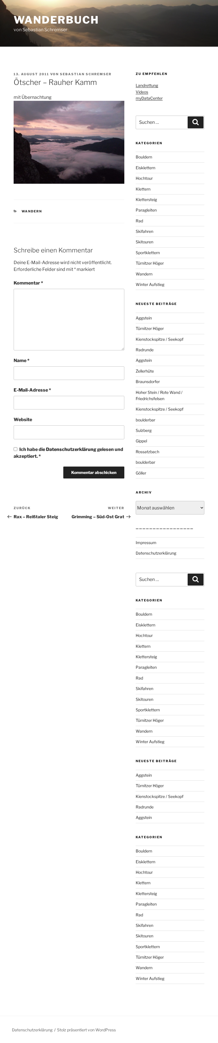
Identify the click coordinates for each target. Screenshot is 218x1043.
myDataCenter (149, 98)
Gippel (141, 440)
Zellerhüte (145, 371)
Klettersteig (146, 199)
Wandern (32, 211)
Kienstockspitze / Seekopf (159, 339)
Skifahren (144, 231)
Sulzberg (144, 430)
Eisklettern (145, 167)
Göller (141, 473)
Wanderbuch (56, 20)
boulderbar (145, 419)
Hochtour (144, 178)
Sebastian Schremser (86, 74)
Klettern (143, 189)
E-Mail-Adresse (32, 390)
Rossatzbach (147, 451)
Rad (139, 220)
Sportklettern (148, 252)
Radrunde (145, 349)
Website (23, 419)
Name (22, 360)
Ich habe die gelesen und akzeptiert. (68, 453)
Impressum (146, 542)
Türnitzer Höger (150, 263)
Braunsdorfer (148, 381)
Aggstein (144, 317)
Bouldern (144, 156)
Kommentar (28, 283)
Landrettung (147, 85)
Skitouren (144, 241)
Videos (142, 91)
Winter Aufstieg (150, 284)
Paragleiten (146, 210)
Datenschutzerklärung (71, 449)
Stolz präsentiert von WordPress (86, 1029)
